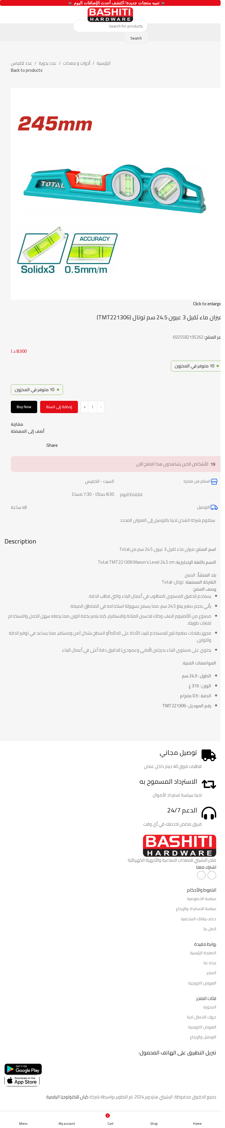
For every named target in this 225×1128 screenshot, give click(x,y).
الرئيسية (103, 63)
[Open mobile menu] (214, 15)
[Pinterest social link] (28, 445)
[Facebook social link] (42, 445)
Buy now (24, 406)
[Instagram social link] (201, 875)
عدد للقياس (21, 63)
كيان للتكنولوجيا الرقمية (67, 1097)
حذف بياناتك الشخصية (198, 919)
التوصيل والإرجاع (203, 1037)
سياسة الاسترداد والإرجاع (196, 908)
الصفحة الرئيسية (203, 953)
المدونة (209, 1007)
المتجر (211, 973)
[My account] (6, 15)
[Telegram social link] (14, 445)
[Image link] (179, 845)
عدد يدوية (48, 63)
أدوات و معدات (76, 63)
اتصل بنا (210, 929)
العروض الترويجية (202, 983)
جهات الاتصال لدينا (201, 1017)
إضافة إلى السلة (59, 406)
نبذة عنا (210, 963)
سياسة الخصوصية (201, 898)
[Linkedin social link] (21, 445)
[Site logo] (110, 14)
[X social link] (35, 445)
